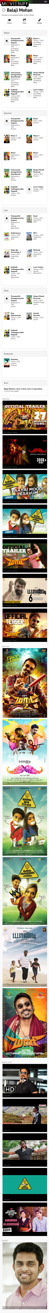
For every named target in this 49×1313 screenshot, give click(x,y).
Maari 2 (36, 38)
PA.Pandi (36, 250)
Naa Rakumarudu (16, 314)
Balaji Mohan (19, 10)
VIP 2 (35, 233)
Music (6, 290)
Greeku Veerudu (36, 314)
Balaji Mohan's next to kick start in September (23, 389)
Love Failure (38, 90)
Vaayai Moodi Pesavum (38, 73)
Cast (6, 210)
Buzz (6, 383)
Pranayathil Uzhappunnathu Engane (17, 40)
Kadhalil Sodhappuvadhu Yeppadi (17, 92)
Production (8, 353)
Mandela (14, 359)
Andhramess (16, 233)
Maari (13, 55)
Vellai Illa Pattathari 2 (16, 251)
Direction (8, 113)
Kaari (35, 216)
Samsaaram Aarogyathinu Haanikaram (16, 74)
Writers (7, 33)
